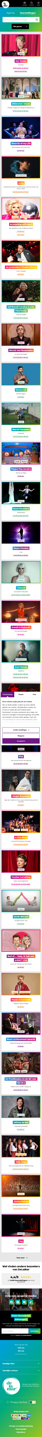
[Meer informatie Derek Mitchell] (21, 909)
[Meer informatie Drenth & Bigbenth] (21, 620)
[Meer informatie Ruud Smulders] (21, 501)
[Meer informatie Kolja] (21, 176)
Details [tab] (21, 694)
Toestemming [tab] (7, 694)
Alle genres (17, 26)
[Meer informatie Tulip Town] (21, 1154)
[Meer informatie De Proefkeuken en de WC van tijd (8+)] (21, 1073)
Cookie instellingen (20, 730)
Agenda (11, 13)
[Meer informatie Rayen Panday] (21, 540)
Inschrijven (34, 1331)
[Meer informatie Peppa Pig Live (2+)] (21, 461)
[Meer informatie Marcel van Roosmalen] (21, 343)
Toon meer (21, 1258)
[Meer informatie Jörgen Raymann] (21, 789)
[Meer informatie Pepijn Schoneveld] (21, 992)
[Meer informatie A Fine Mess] (21, 830)
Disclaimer (21, 1432)
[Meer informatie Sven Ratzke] (21, 660)
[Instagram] (17, 1302)
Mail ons (21, 1348)
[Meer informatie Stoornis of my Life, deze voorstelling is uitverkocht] (21, 136)
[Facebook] (11, 1302)
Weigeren (21, 736)
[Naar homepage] (5, 4)
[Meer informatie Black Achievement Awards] (21, 1032)
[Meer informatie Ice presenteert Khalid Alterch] (21, 259)
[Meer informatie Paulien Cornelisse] (21, 869)
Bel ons (21, 1351)
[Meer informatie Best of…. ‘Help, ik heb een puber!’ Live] (21, 950)
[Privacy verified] (16, 1402)
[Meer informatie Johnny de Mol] (21, 1115)
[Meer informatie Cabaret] (21, 580)
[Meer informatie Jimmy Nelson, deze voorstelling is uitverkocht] (21, 1194)
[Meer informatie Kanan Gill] (21, 382)
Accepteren (21, 741)
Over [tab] (34, 694)
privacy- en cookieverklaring (23, 1335)
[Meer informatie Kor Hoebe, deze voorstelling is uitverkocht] (21, 55)
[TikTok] (30, 1302)
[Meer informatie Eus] (21, 1233)
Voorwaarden (21, 1429)
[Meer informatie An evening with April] (21, 218)
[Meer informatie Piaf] (21, 749)
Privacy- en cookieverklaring (21, 1426)
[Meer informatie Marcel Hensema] (21, 422)
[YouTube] (24, 1302)
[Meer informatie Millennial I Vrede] (21, 96)
